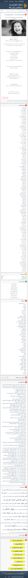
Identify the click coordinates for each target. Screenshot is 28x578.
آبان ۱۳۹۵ (24, 173)
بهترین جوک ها (16, 506)
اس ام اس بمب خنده (10, 493)
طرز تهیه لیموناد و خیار (22, 419)
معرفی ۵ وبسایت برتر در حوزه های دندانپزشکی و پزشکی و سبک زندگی (13, 458)
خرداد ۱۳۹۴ (23, 192)
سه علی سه (21, 526)
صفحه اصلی (21, 1)
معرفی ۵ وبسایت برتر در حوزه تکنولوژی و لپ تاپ (16, 456)
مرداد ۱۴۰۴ (23, 112)
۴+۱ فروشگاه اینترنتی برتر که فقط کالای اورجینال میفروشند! (14, 462)
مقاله (25, 370)
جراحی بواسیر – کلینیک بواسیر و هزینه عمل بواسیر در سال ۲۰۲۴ (13, 422)
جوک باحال (10, 509)
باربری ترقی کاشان (22, 397)
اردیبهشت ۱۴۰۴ (22, 116)
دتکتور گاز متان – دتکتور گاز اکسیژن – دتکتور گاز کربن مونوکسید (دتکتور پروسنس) (13, 407)
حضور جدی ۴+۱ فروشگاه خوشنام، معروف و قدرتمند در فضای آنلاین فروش (13, 448)
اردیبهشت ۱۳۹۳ (22, 210)
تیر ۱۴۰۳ (24, 123)
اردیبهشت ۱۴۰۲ (22, 135)
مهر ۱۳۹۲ (24, 221)
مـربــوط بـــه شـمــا (22, 356)
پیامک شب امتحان (22, 323)
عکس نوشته (23, 352)
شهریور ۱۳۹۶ (23, 163)
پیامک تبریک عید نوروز (21, 317)
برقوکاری (24, 483)
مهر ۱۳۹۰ (24, 255)
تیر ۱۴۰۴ (24, 113)
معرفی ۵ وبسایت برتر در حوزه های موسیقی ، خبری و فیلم (15, 449)
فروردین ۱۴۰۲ (23, 136)
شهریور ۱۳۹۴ (23, 188)
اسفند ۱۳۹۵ (23, 168)
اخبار (25, 309)
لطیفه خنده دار (10, 526)
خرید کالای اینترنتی (17, 558)
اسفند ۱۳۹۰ (23, 248)
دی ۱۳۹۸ (24, 155)
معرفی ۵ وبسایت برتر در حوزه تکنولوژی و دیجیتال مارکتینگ (14, 455)
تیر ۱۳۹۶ (24, 165)
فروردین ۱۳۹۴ (23, 195)
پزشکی (24, 314)
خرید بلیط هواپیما (18, 565)
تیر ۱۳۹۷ (24, 157)
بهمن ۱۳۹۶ (24, 160)
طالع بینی (24, 344)
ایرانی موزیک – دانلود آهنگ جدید (19, 430)
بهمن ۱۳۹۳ (24, 198)
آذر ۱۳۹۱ (24, 235)
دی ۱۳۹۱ (24, 233)
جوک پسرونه (17, 519)
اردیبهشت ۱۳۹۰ (22, 262)
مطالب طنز (9, 100)
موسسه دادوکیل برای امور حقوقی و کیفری (18, 404)
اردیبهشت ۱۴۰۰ (22, 147)
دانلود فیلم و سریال (17, 540)
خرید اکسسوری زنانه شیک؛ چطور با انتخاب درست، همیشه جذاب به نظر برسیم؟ (13, 386)
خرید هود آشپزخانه (22, 446)
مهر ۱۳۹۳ (24, 203)
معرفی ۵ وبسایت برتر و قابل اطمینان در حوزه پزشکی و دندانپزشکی (13, 459)
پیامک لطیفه (22, 532)
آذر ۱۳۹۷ (24, 156)
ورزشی (24, 373)
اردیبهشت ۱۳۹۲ (22, 228)
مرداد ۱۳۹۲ (23, 223)
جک (14, 519)
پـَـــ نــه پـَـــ (24, 313)
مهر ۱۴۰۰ (24, 146)
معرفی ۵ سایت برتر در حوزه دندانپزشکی (18, 461)
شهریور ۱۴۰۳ (23, 122)
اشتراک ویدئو (19, 544)
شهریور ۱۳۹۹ (23, 153)
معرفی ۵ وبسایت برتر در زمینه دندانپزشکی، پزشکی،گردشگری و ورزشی (13, 451)
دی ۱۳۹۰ (24, 251)
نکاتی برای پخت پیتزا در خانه (20, 441)
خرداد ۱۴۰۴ (23, 115)
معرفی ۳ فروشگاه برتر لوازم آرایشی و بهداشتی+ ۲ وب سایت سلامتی (13, 463)
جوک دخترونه (11, 516)
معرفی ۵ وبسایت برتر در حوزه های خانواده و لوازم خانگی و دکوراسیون (13, 452)
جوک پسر (21, 519)
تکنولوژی (24, 329)
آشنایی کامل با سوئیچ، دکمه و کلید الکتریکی (17, 429)
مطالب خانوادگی (23, 363)
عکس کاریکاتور (23, 350)
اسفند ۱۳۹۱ (23, 231)
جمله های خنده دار (23, 509)
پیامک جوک (23, 100)
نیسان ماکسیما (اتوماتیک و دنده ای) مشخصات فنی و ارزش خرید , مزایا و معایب (13, 466)
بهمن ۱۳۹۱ (24, 232)
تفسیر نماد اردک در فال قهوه (20, 391)
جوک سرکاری (6, 516)
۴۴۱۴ (24, 304)
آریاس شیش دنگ (22, 443)
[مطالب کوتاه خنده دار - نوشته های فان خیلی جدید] (14, 36)
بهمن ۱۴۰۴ (24, 107)
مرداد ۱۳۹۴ (23, 189)
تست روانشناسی (22, 327)
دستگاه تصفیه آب (22, 435)
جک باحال (10, 519)
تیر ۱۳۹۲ (24, 225)
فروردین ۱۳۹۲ (23, 229)
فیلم (25, 353)
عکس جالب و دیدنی (22, 349)
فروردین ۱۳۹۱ (23, 246)
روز (7, 377)
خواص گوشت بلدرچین (21, 413)
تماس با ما (11, 1)
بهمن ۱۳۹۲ (24, 215)
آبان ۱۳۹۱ (24, 236)
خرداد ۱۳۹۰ (23, 261)
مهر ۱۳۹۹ (24, 152)
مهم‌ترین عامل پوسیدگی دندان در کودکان (18, 417)
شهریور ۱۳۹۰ (23, 256)
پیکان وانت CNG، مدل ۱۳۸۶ (20, 428)
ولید (5, 576)
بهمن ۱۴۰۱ (24, 139)
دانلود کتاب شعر (14, 284)
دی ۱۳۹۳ (24, 199)
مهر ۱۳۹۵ (24, 175)
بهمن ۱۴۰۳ (24, 119)
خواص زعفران (23, 416)
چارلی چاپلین (23, 330)
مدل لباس (24, 357)
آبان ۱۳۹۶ (24, 162)
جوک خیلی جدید (19, 516)
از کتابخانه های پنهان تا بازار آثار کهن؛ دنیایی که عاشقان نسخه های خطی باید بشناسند (13, 387)
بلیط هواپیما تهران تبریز (16, 568)
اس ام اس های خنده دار (7, 503)
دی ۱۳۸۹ (24, 268)
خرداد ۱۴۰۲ (23, 133)
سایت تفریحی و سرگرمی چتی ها (11, 572)
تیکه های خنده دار (5, 506)
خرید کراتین (19, 561)
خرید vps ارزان (18, 554)
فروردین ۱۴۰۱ (23, 142)
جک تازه (22, 522)
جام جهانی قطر (13, 286)
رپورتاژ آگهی (23, 339)
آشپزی (24, 306)
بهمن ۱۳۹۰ (24, 249)
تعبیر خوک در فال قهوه (21, 394)
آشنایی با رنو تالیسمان (22, 436)
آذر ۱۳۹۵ (24, 172)
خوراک (9, 576)
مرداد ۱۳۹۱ (23, 241)
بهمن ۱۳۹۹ (24, 149)
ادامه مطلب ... (5, 98)
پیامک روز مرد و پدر (22, 320)
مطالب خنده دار (20, 529)
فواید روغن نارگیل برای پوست (20, 439)
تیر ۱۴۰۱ (24, 140)
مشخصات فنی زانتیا (22, 425)
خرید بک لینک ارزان (14, 297)
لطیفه (17, 526)
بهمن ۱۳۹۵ (24, 169)
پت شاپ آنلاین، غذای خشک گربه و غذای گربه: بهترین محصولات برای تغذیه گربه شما (13, 403)
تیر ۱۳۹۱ (24, 242)
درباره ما (6, 1)
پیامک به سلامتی (23, 316)
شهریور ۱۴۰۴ (23, 110)
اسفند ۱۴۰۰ (23, 143)
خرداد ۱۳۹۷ (23, 159)
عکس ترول (24, 347)
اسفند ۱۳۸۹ (23, 265)
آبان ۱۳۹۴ (24, 185)
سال (2, 377)
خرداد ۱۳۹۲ (23, 226)
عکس (25, 346)
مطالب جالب (23, 362)
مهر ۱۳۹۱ (24, 238)
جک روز (12, 522)
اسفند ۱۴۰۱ (23, 137)
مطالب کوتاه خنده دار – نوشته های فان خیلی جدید (12, 15)
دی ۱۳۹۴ (24, 182)
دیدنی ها (24, 337)
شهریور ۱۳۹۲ (23, 222)
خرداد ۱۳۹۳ (23, 209)
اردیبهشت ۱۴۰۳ (22, 126)
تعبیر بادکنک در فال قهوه (21, 390)
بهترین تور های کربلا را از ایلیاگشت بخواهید (17, 423)
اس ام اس (24, 310)
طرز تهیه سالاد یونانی (22, 420)
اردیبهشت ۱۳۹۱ (22, 245)
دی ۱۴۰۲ (24, 130)
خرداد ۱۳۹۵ (23, 178)
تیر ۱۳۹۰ (24, 259)
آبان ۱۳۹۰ (24, 253)
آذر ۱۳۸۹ (24, 269)
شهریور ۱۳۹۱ (23, 239)
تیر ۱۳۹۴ (24, 190)
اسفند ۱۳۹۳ (23, 196)
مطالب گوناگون (23, 367)
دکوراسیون (24, 336)
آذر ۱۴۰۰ (24, 145)
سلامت (24, 343)
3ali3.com (9, 490)
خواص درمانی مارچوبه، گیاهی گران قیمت (18, 415)
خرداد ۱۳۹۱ (23, 243)
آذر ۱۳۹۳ (24, 200)
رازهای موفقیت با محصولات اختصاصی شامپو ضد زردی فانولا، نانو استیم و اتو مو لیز (13, 442)
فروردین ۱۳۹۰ (23, 263)
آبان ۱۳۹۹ (24, 150)
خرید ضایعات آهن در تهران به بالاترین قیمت (17, 482)
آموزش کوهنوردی (17, 551)
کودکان (24, 354)
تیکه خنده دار (10, 506)
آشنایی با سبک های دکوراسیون (20, 465)
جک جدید (17, 522)
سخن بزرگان (23, 342)
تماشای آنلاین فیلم (14, 289)
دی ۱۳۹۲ (24, 216)
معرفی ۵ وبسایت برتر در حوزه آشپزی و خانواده (17, 453)
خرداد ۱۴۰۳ (23, 125)
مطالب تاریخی (23, 360)
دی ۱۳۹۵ (24, 170)
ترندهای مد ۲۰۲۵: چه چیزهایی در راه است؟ (17, 410)
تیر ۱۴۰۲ (24, 132)
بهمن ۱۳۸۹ (24, 266)
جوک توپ (19, 513)
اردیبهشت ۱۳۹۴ (22, 193)
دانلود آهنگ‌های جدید (14, 291)
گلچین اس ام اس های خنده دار (14, 532)
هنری (25, 372)
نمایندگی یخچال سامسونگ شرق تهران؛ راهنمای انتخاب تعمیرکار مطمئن (13, 384)
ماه (5, 377)
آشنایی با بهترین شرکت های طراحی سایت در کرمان (16, 433)
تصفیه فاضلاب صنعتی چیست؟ (20, 402)
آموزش (24, 307)
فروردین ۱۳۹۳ (23, 212)
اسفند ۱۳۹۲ (23, 213)
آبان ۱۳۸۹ (24, 271)
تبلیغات (16, 1)
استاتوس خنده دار (23, 506)
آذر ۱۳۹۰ (24, 252)
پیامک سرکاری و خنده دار (16, 100)
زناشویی (24, 340)
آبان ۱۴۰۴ (24, 109)
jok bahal (14, 490)
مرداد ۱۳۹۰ (23, 258)
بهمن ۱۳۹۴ (24, 180)
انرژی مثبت (23, 312)
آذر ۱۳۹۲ (24, 218)
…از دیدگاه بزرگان (22, 303)
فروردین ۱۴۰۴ (23, 117)
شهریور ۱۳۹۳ (23, 205)
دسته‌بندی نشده (23, 334)
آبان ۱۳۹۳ (24, 202)
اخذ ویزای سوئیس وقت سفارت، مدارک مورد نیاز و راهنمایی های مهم (13, 426)
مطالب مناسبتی (23, 369)
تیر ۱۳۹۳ (24, 208)
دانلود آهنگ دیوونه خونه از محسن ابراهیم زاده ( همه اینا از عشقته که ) (13, 445)
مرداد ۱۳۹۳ (23, 206)
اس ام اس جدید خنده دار (14, 496)
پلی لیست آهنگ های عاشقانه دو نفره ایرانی (17, 438)
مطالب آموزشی (23, 359)
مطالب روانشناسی (22, 365)
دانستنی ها (24, 332)
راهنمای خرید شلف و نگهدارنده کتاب (19, 399)
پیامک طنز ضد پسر (22, 324)
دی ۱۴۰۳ (24, 120)
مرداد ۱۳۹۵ (23, 176)
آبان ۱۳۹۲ (24, 219)
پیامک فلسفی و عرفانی (21, 326)
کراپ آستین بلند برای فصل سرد (20, 389)
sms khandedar (24, 490)
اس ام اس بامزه (17, 493)
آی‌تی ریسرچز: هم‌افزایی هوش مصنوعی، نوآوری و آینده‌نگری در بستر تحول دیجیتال (13, 400)
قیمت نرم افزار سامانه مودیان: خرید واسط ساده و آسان (15, 432)
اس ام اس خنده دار (16, 500)
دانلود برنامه (23, 333)
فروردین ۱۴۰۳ (23, 127)
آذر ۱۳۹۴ (24, 183)
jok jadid (18, 490)
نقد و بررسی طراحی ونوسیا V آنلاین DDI (18, 396)
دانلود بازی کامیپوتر (17, 547)
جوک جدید (13, 513)
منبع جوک (10, 529)
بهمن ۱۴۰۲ (24, 129)
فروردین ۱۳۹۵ (23, 179)
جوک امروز (16, 509)
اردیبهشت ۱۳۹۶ (22, 166)
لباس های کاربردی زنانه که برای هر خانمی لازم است (16, 393)
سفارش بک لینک (14, 295)
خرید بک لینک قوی (14, 293)
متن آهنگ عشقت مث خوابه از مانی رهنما (18, 412)
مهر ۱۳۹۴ (24, 186)
